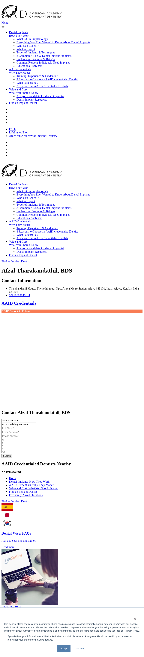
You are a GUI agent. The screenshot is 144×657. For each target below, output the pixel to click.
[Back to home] (32, 19)
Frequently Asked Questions (26, 495)
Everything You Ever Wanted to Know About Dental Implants (53, 42)
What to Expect (25, 49)
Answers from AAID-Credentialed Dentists (42, 86)
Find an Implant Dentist (23, 102)
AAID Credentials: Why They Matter (31, 485)
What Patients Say (27, 82)
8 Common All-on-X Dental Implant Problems (43, 55)
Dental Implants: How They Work (29, 481)
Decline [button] (80, 648)
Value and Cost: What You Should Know (33, 488)
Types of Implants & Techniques (35, 52)
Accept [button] (63, 648)
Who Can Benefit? (27, 45)
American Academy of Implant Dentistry (33, 135)
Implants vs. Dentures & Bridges (35, 59)
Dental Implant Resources (31, 99)
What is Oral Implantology (32, 39)
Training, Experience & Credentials (37, 76)
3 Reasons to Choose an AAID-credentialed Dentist (47, 79)
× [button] (135, 617)
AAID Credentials (19, 303)
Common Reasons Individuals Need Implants (43, 62)
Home (12, 478)
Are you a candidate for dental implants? (40, 96)
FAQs (12, 129)
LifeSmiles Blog (18, 132)
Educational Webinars (29, 65)
